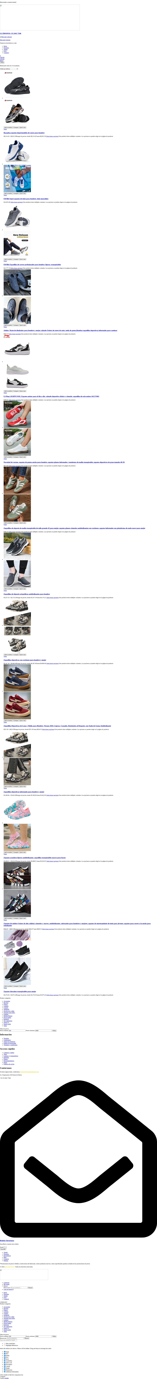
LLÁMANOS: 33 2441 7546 (10, 33)
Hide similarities (10, 1343)
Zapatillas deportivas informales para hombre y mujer (24, 792)
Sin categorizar (8, 1021)
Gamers (6, 1008)
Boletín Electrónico (7, 1241)
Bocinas (6, 1003)
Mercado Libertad (5, 40)
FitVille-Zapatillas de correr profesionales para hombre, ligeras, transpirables (32, 265)
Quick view (23, 127)
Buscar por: (7, 1287)
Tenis (5, 129)
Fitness (6, 1004)
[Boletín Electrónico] (78, 1237)
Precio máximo (30, 1030)
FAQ (5, 1297)
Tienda (6, 1296)
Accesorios (7, 1001)
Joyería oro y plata (9, 1011)
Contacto (6, 1299)
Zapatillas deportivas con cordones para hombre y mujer (25, 660)
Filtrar (54, 1030)
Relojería (6, 1019)
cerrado (6, 1378)
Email (2, 1247)
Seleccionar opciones (52, 136)
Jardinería (6, 1009)
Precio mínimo (4, 1030)
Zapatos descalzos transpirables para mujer (20, 991)
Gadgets (6, 1006)
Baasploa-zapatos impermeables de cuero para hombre (24, 133)
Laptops (6, 1014)
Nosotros (6, 1294)
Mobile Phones (8, 1016)
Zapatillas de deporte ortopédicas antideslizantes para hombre (27, 594)
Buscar (30, 1287)
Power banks (7, 1017)
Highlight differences (11, 1345)
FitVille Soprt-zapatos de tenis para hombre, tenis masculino (26, 199)
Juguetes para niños (9, 1012)
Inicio (5, 1292)
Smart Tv (6, 1022)
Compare (16, 127)
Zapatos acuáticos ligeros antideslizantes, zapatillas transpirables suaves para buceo (35, 858)
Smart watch (7, 1024)
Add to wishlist (8, 127)
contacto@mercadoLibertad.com (29, 1072)
